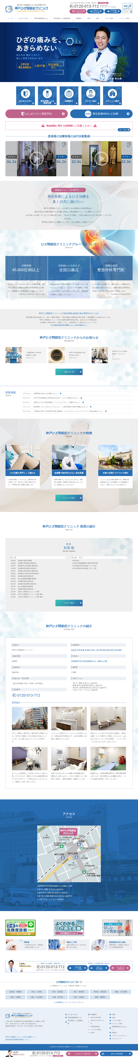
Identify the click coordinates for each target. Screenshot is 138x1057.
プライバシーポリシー (119, 1035)
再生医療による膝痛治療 (62, 18)
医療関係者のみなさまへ (119, 1028)
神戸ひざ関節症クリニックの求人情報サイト (20, 1037)
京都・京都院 (15, 997)
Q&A (97, 18)
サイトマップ (116, 1039)
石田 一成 (94, 650)
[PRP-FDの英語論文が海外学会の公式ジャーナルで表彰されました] (57, 355)
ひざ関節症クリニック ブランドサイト (69, 1002)
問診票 (114, 1032)
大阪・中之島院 (37, 997)
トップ (10, 18)
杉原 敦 (74, 650)
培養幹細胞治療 (95, 1026)
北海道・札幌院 (15, 992)
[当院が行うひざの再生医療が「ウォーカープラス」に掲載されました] (100, 355)
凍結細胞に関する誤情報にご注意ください (69, 125)
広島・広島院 (79, 997)
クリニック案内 (112, 101)
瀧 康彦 (87, 650)
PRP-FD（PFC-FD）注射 (97, 1022)
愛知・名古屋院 (121, 992)
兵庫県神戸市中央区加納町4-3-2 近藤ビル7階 (89, 661)
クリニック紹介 (124, 18)
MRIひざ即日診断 (96, 1017)
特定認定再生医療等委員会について (17, 1039)
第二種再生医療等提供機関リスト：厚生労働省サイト (69, 325)
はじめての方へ (23, 18)
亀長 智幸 (110, 650)
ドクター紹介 (109, 18)
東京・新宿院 (79, 992)
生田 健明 (118, 650)
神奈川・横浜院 (100, 992)
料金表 (93, 1032)
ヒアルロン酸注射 (96, 1029)
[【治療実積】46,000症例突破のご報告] (13, 355)
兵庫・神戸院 (58, 997)
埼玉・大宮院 (36, 992)
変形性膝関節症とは (41, 18)
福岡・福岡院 (100, 997)
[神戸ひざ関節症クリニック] (26, 8)
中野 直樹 (102, 650)
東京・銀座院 (58, 992)
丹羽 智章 (80, 650)
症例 (88, 18)
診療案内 (79, 18)
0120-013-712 (28, 695)
